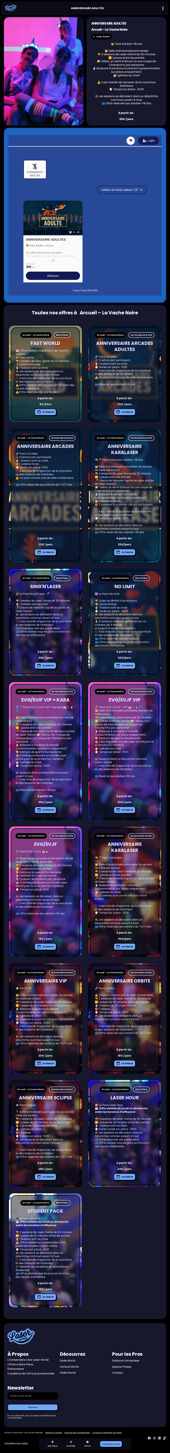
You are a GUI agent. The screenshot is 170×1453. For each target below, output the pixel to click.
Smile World (67, 1361)
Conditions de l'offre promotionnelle (30, 1373)
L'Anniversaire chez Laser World (27, 1360)
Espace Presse (121, 1367)
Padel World (68, 1373)
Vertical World (69, 1367)
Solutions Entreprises (125, 1361)
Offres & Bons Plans (20, 1364)
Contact (117, 1373)
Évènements (15, 1369)
